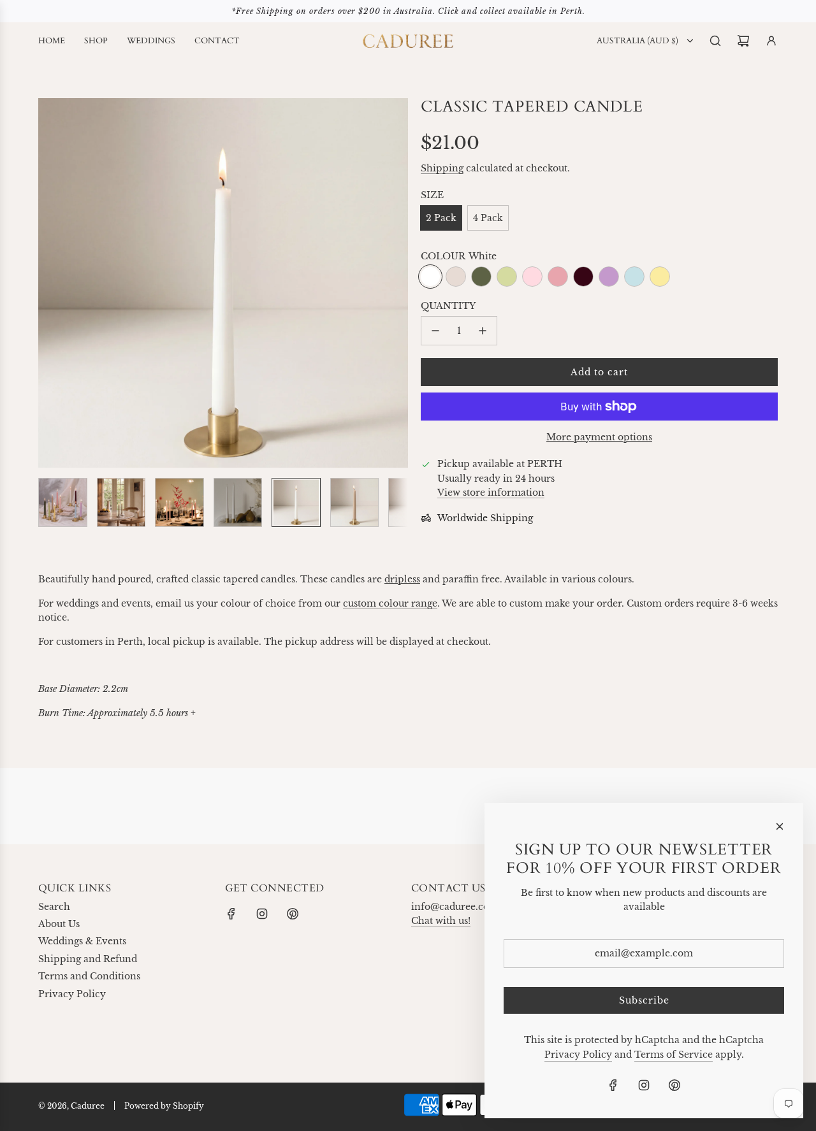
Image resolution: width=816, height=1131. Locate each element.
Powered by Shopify (164, 1106)
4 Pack (488, 218)
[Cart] (743, 41)
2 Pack (441, 218)
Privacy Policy (578, 1054)
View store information (490, 492)
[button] (48, 283)
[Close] (780, 826)
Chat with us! (440, 920)
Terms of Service (673, 1054)
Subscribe (644, 1000)
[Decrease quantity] (435, 331)
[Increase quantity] (483, 331)
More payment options (599, 437)
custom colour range (390, 603)
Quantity (448, 306)
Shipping (442, 168)
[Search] (715, 41)
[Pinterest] (293, 914)
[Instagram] (262, 914)
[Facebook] (231, 914)
